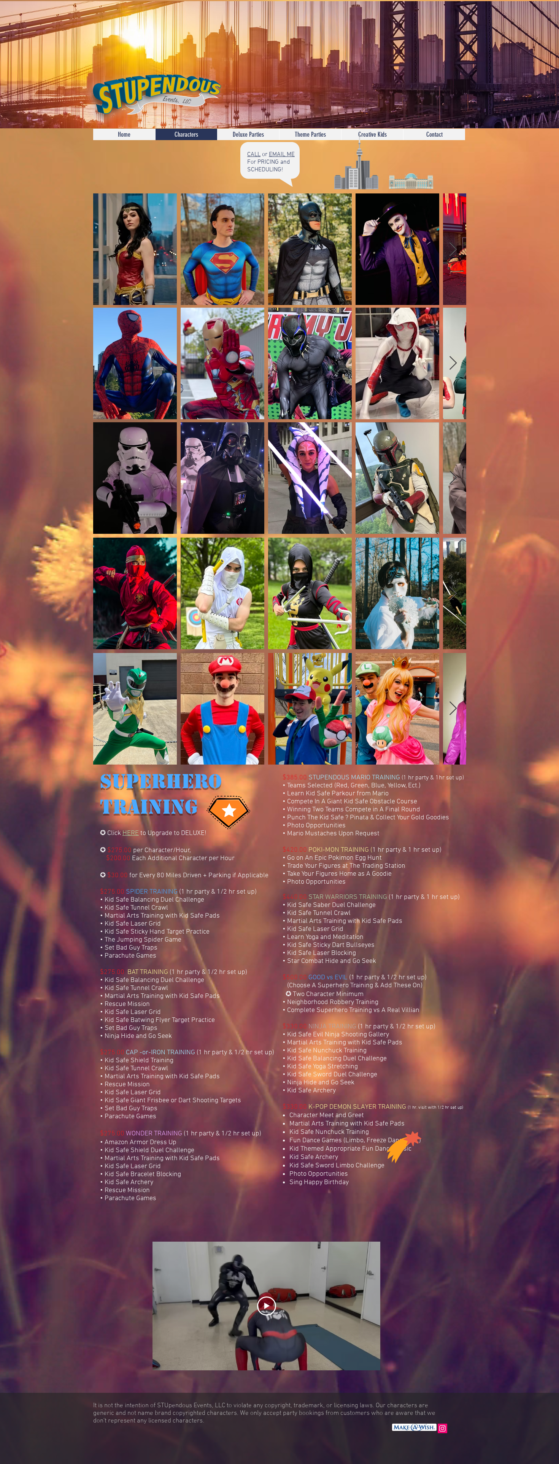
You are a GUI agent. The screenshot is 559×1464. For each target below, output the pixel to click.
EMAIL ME (282, 154)
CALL (253, 154)
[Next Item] (453, 249)
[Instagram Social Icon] (442, 1428)
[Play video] (266, 1306)
